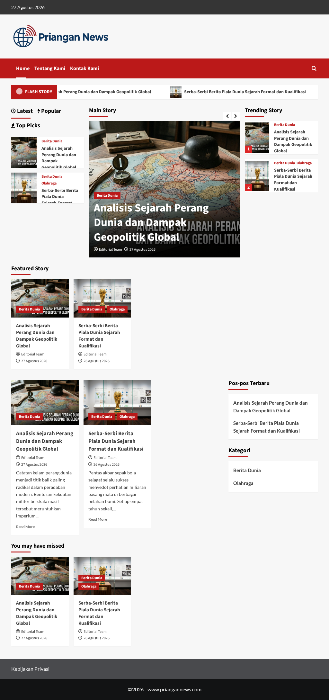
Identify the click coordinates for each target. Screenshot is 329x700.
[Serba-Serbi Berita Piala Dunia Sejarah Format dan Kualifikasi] (257, 176)
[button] (314, 68)
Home (23, 68)
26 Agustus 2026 (97, 361)
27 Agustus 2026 (142, 249)
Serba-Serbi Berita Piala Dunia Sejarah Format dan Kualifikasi (238, 92)
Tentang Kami (49, 68)
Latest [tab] (24, 111)
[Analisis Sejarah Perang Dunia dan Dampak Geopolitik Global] (257, 137)
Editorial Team (110, 249)
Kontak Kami (84, 68)
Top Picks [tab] (27, 125)
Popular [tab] (50, 111)
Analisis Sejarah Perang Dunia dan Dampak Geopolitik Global (84, 92)
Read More (25, 526)
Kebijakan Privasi (30, 669)
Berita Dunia (107, 195)
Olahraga (304, 163)
